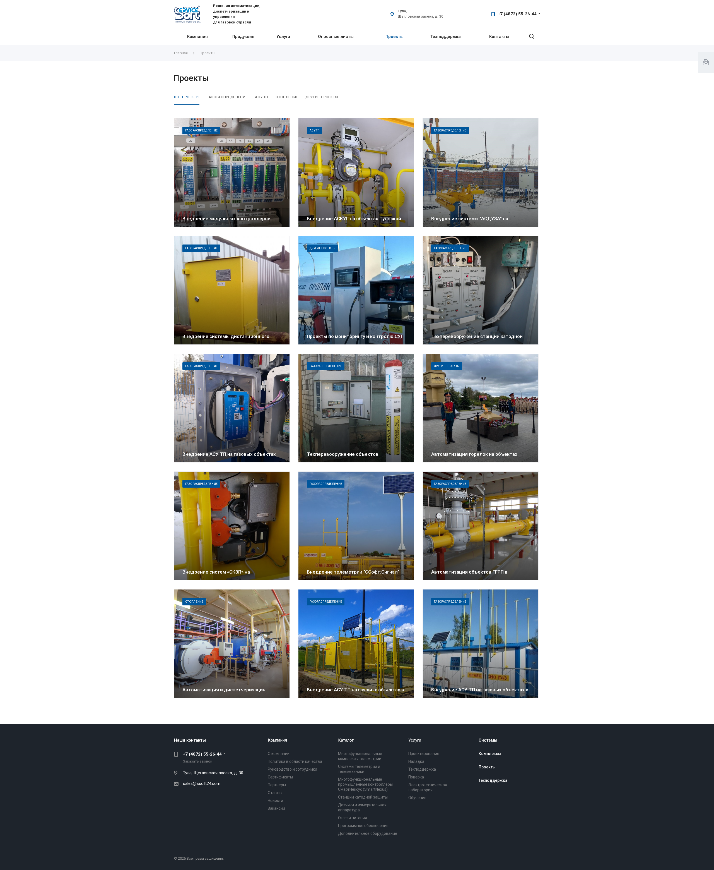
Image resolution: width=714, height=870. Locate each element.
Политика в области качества (295, 761)
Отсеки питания (352, 818)
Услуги (283, 36)
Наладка (416, 761)
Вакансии (276, 808)
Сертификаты (280, 777)
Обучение (417, 797)
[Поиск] (531, 36)
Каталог (346, 740)
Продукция (243, 36)
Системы (488, 740)
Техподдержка (445, 36)
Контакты (499, 36)
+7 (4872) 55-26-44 (517, 13)
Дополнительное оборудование (367, 833)
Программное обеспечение (363, 825)
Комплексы (490, 753)
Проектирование (423, 753)
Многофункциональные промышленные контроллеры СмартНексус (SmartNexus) (365, 784)
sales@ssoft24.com (201, 783)
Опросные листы (336, 36)
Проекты (394, 36)
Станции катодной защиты (363, 797)
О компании (279, 753)
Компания (197, 36)
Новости (275, 800)
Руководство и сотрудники (292, 769)
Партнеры (277, 785)
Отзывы (275, 792)
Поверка (416, 777)
